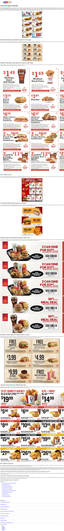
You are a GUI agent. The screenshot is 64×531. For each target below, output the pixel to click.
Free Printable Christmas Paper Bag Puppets (6, 522)
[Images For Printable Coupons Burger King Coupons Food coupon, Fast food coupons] (32, 52)
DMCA (3, 528)
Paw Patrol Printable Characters (6, 496)
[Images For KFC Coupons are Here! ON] (32, 425)
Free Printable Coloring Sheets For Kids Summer (9, 490)
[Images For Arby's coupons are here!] (32, 120)
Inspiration (5, 524)
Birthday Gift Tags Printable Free (4, 513)
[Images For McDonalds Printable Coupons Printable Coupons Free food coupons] (32, 24)
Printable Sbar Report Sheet (4, 515)
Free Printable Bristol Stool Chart (4, 506)
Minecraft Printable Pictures (6, 484)
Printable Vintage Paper (3, 520)
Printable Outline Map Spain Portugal (7, 487)
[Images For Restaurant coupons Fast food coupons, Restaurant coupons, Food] (32, 221)
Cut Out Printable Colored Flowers (5, 502)
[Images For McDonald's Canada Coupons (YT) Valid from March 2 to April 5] (32, 287)
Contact (3, 526)
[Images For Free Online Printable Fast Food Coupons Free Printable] (32, 190)
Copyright (3, 527)
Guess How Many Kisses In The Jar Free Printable (9, 483)
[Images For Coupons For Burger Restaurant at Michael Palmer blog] (32, 361)
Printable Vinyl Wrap (3, 504)
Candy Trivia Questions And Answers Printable (6, 511)
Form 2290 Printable (5, 493)
